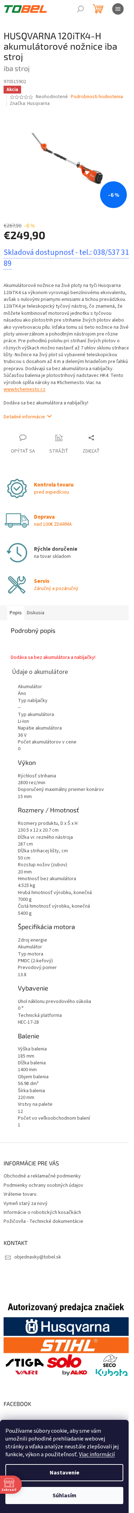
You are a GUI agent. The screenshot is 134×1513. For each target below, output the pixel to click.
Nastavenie (64, 1473)
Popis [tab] (16, 612)
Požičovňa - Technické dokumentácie (43, 1221)
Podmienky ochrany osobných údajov (43, 1185)
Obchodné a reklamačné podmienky (42, 1176)
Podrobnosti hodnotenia (97, 97)
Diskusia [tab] (35, 612)
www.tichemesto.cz (24, 389)
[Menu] (118, 9)
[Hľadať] (80, 9)
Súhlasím (64, 1495)
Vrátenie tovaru (20, 1194)
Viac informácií (97, 1454)
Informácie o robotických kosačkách (42, 1212)
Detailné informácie (24, 416)
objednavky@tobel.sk (37, 1257)
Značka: (30, 103)
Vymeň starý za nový (26, 1203)
